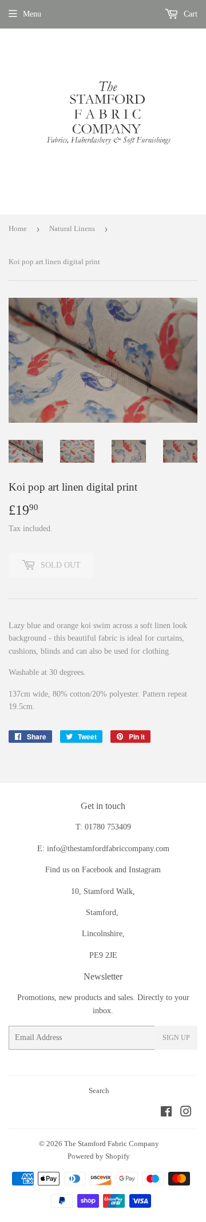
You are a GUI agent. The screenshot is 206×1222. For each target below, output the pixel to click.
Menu (32, 14)
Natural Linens (72, 228)
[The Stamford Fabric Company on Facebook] (166, 1113)
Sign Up (176, 1038)
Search (99, 1090)
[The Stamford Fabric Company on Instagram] (186, 1113)
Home (18, 228)
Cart (189, 14)
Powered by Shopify (99, 1156)
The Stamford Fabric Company (111, 1143)
